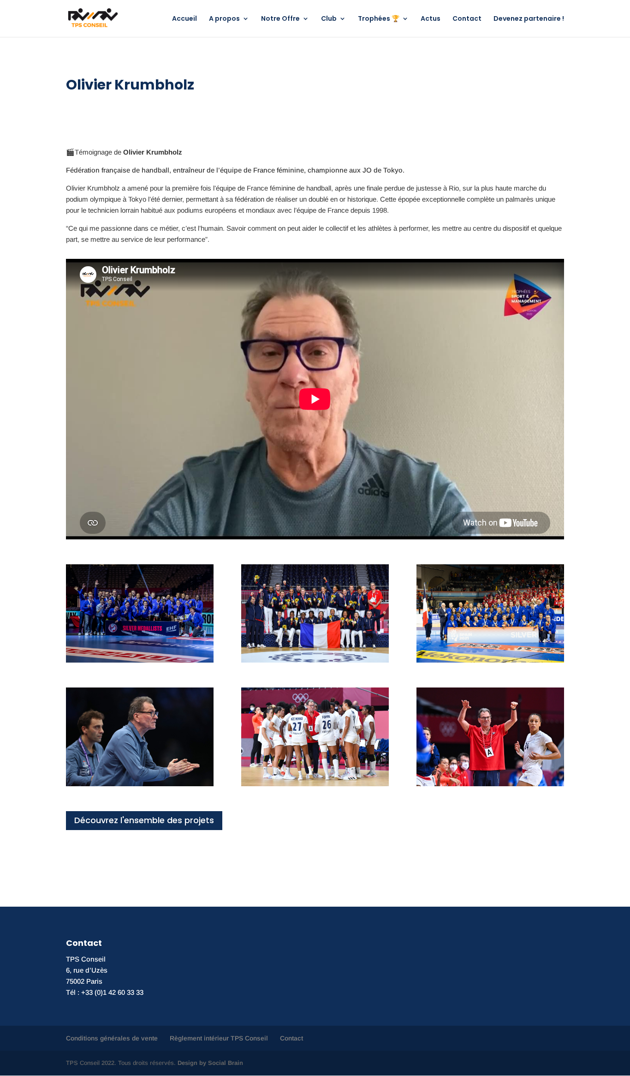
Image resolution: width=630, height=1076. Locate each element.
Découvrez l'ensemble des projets (144, 820)
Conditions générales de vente (112, 1038)
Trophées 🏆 (378, 19)
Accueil (184, 19)
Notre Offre (280, 19)
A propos (224, 19)
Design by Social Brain (210, 1062)
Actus (430, 19)
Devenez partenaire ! (528, 19)
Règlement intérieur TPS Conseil (219, 1038)
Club (329, 19)
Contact (466, 19)
